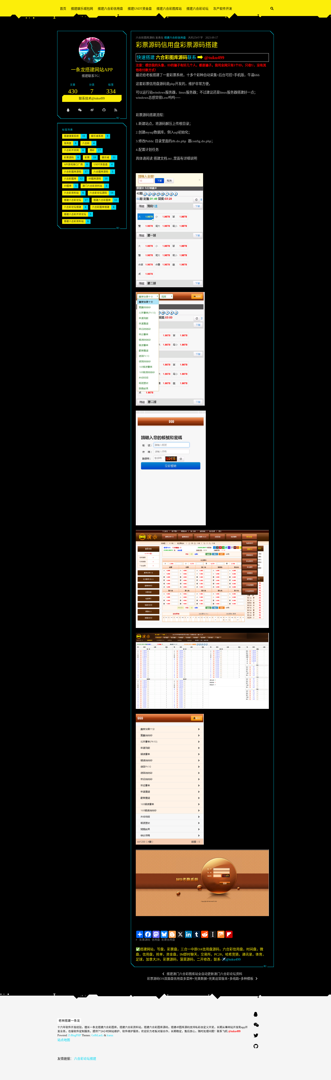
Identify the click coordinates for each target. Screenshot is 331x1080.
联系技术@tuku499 (92, 98)
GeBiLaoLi (97, 1035)
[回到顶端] (285, 1070)
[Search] (272, 8)
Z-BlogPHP (74, 1035)
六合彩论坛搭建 (85, 1058)
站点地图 (63, 1040)
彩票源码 (144, 939)
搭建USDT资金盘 (140, 8)
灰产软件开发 (222, 8)
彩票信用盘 (168, 939)
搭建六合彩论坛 (197, 8)
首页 (63, 8)
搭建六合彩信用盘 (110, 8)
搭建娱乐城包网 (82, 8)
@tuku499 (214, 57)
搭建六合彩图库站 (169, 8)
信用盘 (156, 939)
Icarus (110, 1035)
